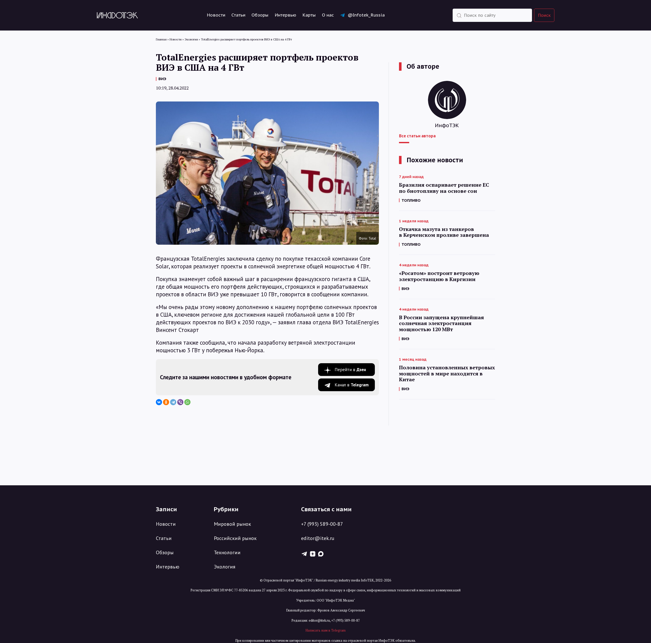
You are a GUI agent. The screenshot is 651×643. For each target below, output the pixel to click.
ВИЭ (162, 78)
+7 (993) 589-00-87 (322, 524)
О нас (328, 15)
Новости (216, 15)
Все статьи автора (417, 136)
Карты (309, 15)
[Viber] (180, 402)
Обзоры (260, 15)
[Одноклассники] (166, 402)
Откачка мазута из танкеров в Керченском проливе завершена (444, 232)
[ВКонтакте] (159, 402)
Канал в (352, 385)
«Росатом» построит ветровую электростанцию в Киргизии (439, 276)
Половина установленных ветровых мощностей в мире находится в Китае (447, 373)
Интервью (285, 15)
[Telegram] (173, 402)
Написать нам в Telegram (325, 630)
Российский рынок (235, 538)
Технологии (227, 552)
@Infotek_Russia (366, 15)
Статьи (238, 15)
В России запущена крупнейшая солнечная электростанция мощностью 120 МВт (441, 323)
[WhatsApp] (187, 402)
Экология (224, 566)
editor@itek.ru (317, 538)
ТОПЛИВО (411, 200)
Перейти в (350, 369)
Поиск (544, 15)
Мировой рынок (232, 524)
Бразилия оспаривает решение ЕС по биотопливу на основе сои (444, 188)
